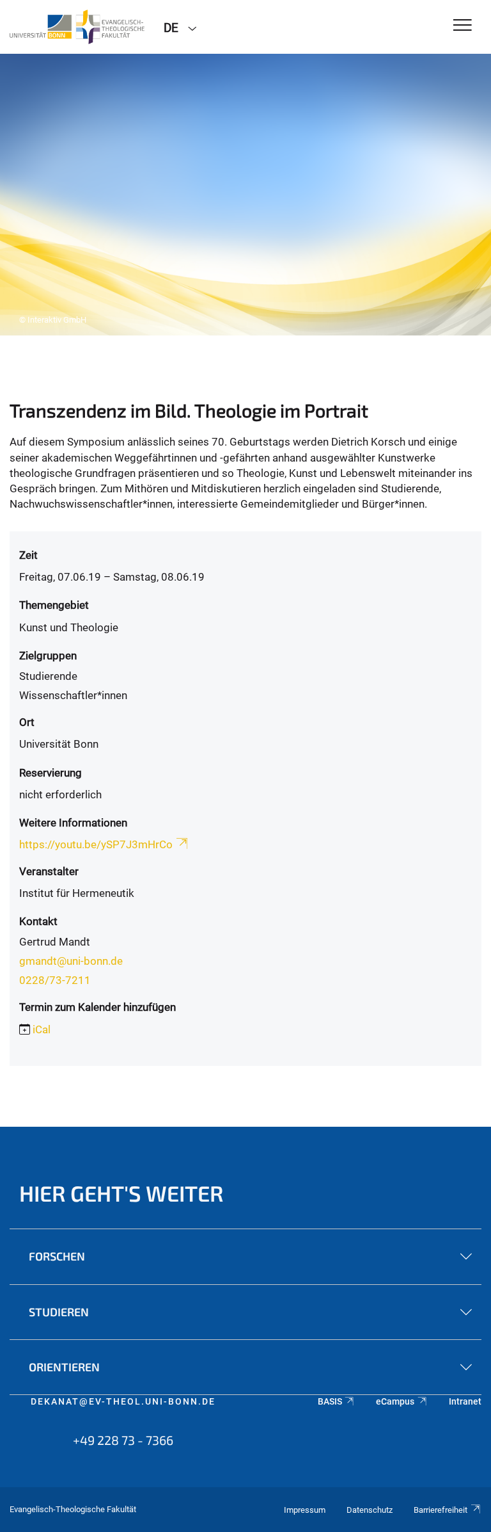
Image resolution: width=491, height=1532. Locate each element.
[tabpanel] (245, 194)
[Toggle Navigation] (462, 26)
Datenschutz (370, 1510)
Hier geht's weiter (121, 1193)
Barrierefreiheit (440, 1510)
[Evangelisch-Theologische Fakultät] (77, 27)
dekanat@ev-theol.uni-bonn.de (123, 1401)
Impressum (304, 1510)
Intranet (465, 1401)
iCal (42, 1029)
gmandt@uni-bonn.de (71, 961)
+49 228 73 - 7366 (123, 1439)
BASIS (330, 1401)
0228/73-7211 (55, 980)
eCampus (395, 1401)
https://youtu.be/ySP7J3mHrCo (96, 844)
